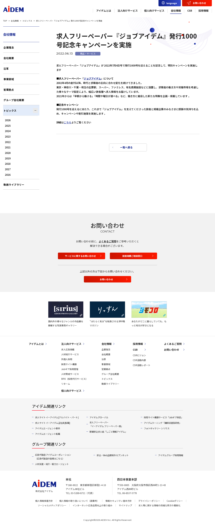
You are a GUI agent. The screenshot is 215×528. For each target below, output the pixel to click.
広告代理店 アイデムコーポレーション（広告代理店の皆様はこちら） (53, 456)
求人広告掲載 (67, 349)
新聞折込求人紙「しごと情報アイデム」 (108, 431)
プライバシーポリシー (149, 501)
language (171, 3)
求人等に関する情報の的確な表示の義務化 (159, 505)
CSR (189, 10)
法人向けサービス (128, 10)
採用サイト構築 (69, 364)
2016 (8, 175)
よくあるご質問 (107, 241)
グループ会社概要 (13, 100)
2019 (8, 158)
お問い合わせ (199, 3)
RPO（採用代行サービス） (74, 378)
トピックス (10, 110)
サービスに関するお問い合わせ (80, 255)
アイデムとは (103, 10)
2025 (8, 125)
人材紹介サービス (70, 354)
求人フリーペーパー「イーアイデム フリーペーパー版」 (106, 424)
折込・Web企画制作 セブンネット (112, 455)
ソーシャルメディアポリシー (52, 505)
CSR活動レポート (141, 365)
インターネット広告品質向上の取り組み (92, 505)
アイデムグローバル (99, 417)
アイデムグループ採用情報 (170, 455)
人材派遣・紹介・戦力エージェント (52, 464)
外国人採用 (66, 359)
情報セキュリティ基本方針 (118, 501)
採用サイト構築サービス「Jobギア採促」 (163, 417)
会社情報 (176, 10)
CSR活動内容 (139, 360)
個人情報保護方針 (44, 501)
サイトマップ (125, 505)
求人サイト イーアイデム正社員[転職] (52, 422)
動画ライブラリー (13, 184)
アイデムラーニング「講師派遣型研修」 (162, 422)
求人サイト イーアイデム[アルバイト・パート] (57, 417)
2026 (8, 120)
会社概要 (8, 58)
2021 (8, 147)
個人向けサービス (154, 10)
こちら (67, 122)
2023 (8, 136)
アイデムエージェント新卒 (47, 428)
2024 (8, 131)
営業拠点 (8, 89)
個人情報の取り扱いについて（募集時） (79, 501)
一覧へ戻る (126, 147)
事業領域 (8, 79)
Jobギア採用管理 (69, 369)
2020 (8, 153)
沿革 (6, 68)
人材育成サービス (70, 374)
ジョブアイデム (92, 78)
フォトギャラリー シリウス (156, 428)
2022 (8, 142)
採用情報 (203, 10)
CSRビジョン (139, 355)
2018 (8, 164)
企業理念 (8, 47)
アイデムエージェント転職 (47, 433)
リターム (65, 383)
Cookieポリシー (175, 501)
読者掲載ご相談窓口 (132, 255)
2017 (8, 169)
